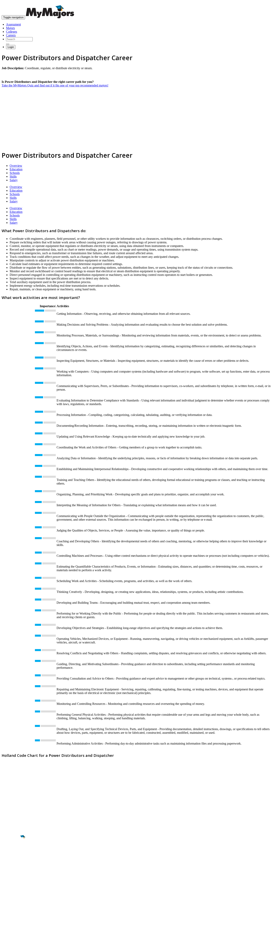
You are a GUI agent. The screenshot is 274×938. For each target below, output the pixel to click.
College (12, 859)
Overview (16, 165)
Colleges (11, 31)
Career (12, 868)
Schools (15, 173)
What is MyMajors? (14, 891)
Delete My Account (14, 905)
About (6, 883)
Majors (10, 28)
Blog (5, 909)
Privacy (16, 933)
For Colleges (10, 898)
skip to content (264, 3)
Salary (14, 180)
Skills (13, 176)
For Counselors (11, 894)
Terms (5, 933)
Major (11, 851)
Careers (11, 35)
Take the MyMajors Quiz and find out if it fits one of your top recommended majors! (55, 85)
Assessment (13, 24)
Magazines (8, 902)
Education (16, 169)
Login (11, 47)
